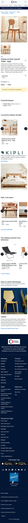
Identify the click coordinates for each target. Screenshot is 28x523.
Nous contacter (18, 379)
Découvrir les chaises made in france (9, 328)
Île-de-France (4, 421)
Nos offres (17, 392)
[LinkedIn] (12, 470)
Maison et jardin (12, 12)
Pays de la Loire (4, 437)
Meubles (18, 12)
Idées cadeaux (4, 372)
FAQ (16, 394)
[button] (14, 504)
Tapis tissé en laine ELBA (9, 221)
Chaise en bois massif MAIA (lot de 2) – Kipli (8, 139)
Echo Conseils (16, 519)
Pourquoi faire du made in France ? (7, 407)
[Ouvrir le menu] (3, 2)
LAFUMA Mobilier (6, 267)
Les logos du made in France (6, 398)
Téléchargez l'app (14, 460)
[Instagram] (9, 470)
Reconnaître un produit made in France (6, 394)
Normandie (3, 429)
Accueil (2, 12)
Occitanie (3, 445)
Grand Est (3, 434)
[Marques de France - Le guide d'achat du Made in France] (14, 2)
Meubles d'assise (5, 13)
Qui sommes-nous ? (19, 361)
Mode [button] (10, 5)
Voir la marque (4, 161)
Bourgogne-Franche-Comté (7, 426)
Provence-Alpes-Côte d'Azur (7, 450)
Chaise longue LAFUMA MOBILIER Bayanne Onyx (9, 264)
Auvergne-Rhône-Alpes (6, 448)
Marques (3, 363)
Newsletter (3, 382)
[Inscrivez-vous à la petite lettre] (3, 470)
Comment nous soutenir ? (21, 363)
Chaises (11, 13)
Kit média (17, 376)
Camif (20, 267)
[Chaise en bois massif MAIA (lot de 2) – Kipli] (9, 127)
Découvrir (19, 8)
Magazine (3, 377)
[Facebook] (6, 470)
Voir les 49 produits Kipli (6, 229)
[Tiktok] (25, 470)
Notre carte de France (6, 374)
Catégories (3, 361)
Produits (6, 12)
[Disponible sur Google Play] (21, 463)
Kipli (2, 56)
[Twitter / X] (15, 470)
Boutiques (3, 369)
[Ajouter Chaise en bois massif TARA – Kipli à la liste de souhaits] (25, 60)
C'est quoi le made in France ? (6, 390)
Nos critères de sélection (21, 369)
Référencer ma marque (20, 389)
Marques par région (7, 418)
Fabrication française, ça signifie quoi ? (6, 411)
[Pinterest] (22, 470)
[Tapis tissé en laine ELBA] (9, 210)
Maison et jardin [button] (18, 5)
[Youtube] (18, 470)
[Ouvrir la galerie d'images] (14, 29)
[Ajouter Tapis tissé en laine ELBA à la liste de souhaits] (15, 202)
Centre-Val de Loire (5, 423)
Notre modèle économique (18, 372)
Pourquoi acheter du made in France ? (5, 403)
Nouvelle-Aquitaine (5, 442)
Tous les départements (6, 456)
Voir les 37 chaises (5, 273)
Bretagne (3, 440)
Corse (2, 453)
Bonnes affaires (4, 5)
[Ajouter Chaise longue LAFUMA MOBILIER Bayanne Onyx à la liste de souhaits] (15, 245)
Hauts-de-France (5, 431)
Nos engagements (19, 366)
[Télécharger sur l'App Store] (7, 464)
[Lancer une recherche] (25, 2)
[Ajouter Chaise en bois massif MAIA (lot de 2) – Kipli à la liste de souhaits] (15, 120)
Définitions (3, 380)
